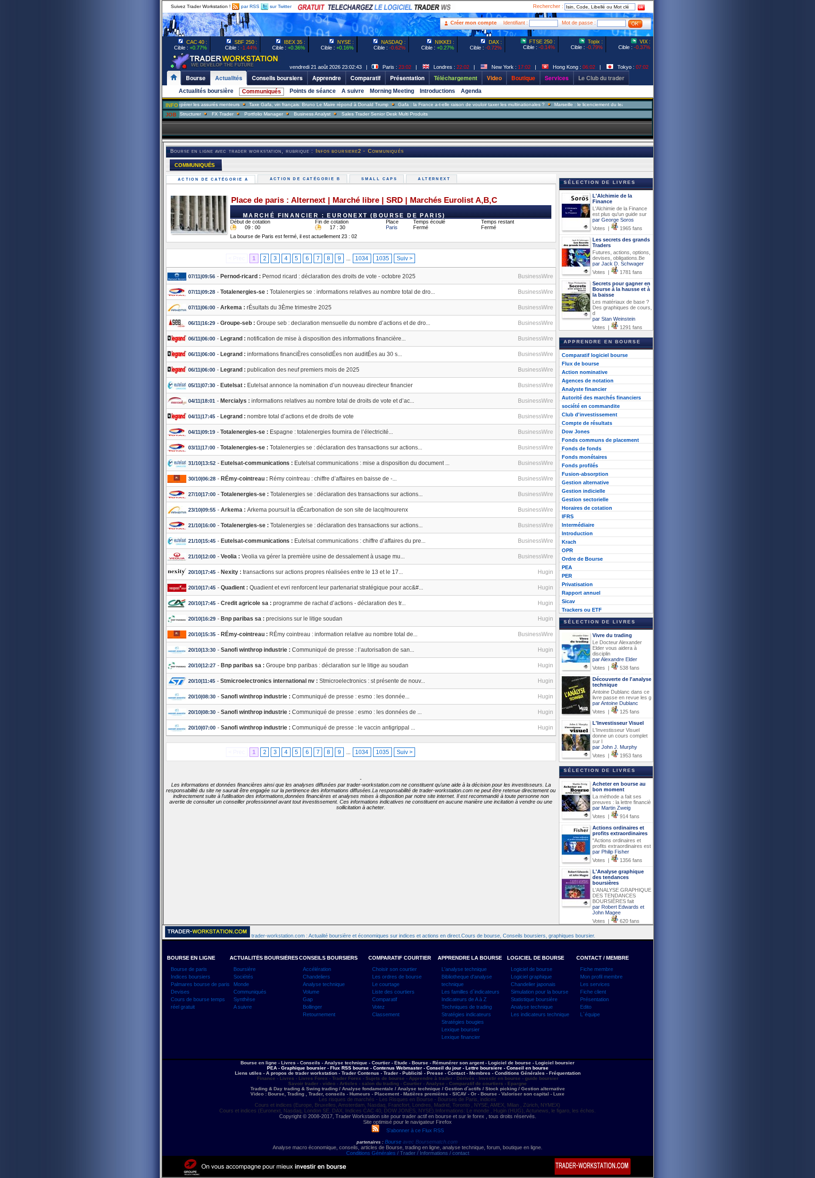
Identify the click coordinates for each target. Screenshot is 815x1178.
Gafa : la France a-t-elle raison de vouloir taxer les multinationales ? (446, 104)
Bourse (394, 1142)
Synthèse (244, 999)
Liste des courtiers (393, 992)
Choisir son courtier (394, 969)
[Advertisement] (105, 188)
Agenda (471, 91)
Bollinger (312, 1007)
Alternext (435, 179)
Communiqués (261, 91)
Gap (308, 999)
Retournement (319, 1014)
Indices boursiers (190, 976)
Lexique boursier (460, 1029)
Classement (385, 1014)
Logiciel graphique (531, 976)
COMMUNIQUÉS (195, 165)
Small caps (380, 179)
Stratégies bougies (462, 1022)
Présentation (594, 999)
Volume (311, 992)
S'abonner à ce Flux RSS (411, 1130)
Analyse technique (324, 984)
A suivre (352, 91)
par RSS (249, 6)
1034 (361, 258)
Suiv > (405, 258)
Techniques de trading (466, 1007)
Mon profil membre (601, 976)
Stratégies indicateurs (466, 1014)
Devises (180, 992)
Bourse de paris (189, 969)
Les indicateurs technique (540, 1014)
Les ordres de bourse (397, 976)
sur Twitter (279, 6)
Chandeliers (316, 976)
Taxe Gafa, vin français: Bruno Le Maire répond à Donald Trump (293, 104)
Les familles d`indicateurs (470, 992)
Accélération (317, 969)
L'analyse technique (464, 969)
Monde (241, 984)
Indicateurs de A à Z (464, 999)
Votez (378, 1007)
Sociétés (243, 976)
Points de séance (313, 91)
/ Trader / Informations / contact (432, 1153)
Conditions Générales (371, 1153)
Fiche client (593, 992)
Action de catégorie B (306, 179)
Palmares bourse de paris (200, 984)
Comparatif (384, 999)
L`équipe (590, 1014)
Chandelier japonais (533, 984)
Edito (585, 1007)
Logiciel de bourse (531, 969)
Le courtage (385, 984)
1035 (382, 258)
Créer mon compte (473, 22)
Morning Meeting (392, 91)
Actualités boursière (206, 91)
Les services (595, 984)
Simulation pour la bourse (539, 992)
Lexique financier (460, 1037)
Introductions (437, 91)
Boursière (244, 969)
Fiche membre (596, 969)
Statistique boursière (534, 999)
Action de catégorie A (214, 179)
